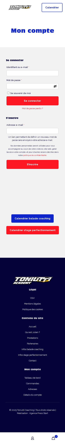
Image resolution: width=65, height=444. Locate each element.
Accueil (32, 326)
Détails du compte (33, 395)
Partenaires (32, 343)
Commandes (32, 383)
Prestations (32, 338)
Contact (32, 360)
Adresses (32, 389)
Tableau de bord (32, 378)
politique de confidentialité (34, 155)
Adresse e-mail (21, 125)
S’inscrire (32, 164)
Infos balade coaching (32, 349)
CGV (32, 298)
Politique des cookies (32, 309)
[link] (33, 210)
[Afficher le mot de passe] (55, 86)
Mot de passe (20, 80)
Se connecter (32, 100)
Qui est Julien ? (32, 332)
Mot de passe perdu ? (32, 108)
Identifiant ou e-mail (23, 67)
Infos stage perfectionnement (32, 355)
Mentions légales (32, 303)
